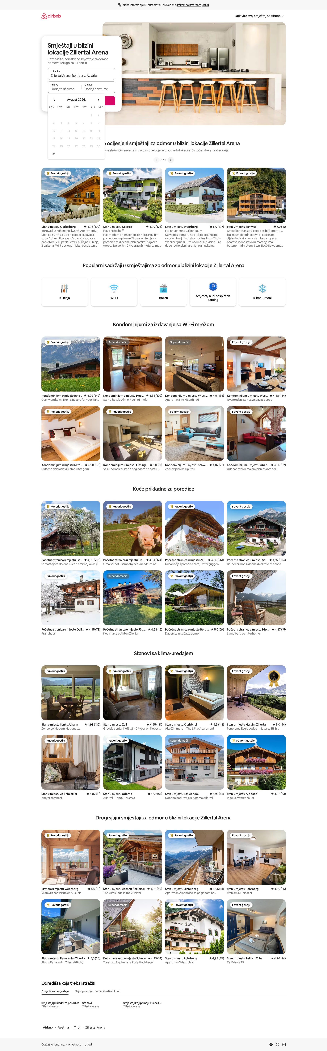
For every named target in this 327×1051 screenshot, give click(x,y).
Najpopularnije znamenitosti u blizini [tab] (97, 991)
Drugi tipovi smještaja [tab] (55, 991)
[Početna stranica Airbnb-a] (51, 16)
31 (53, 154)
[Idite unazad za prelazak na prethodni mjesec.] (54, 100)
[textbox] (64, 89)
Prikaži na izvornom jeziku (193, 5)
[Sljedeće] (171, 160)
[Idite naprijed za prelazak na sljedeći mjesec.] (98, 100)
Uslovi (88, 1044)
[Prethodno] (156, 160)
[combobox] (81, 75)
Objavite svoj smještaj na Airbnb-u (259, 16)
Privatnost (74, 1044)
